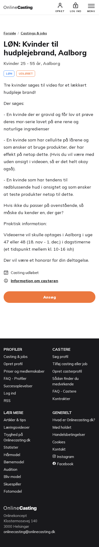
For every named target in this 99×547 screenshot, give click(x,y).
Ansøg (49, 297)
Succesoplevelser (18, 386)
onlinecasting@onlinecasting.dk (29, 531)
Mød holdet (61, 427)
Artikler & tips (15, 420)
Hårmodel (12, 454)
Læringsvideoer (17, 427)
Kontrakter (61, 398)
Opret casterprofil (67, 371)
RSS (7, 400)
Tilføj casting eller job (69, 364)
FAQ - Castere (64, 391)
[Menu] (91, 6)
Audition (10, 469)
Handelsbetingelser (68, 434)
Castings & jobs (34, 33)
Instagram (65, 456)
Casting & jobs (16, 356)
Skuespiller (12, 484)
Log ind (10, 393)
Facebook (64, 464)
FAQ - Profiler (15, 378)
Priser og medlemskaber (24, 371)
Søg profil (60, 356)
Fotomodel (13, 491)
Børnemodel (14, 462)
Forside (10, 33)
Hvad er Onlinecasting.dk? (73, 420)
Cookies (58, 442)
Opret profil (13, 364)
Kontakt (59, 449)
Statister (11, 447)
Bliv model (12, 476)
